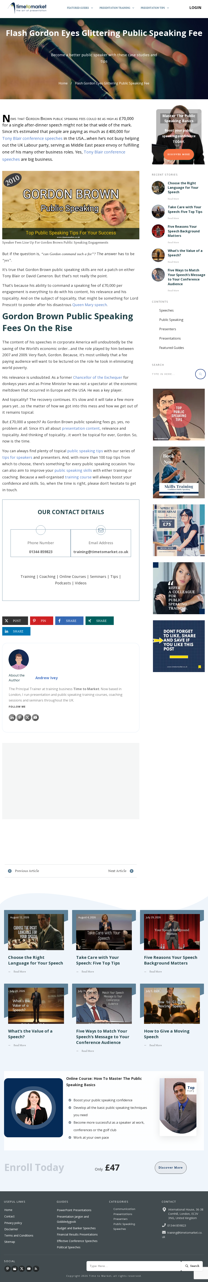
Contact (9, 1216)
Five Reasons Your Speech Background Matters (184, 231)
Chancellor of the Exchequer (97, 377)
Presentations (170, 338)
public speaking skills (73, 470)
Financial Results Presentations (77, 1234)
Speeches (166, 310)
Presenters (167, 329)
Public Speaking (171, 319)
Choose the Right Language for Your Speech (183, 187)
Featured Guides (171, 347)
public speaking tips (85, 450)
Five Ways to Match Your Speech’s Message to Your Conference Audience (186, 277)
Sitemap (9, 1242)
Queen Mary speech (89, 304)
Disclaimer (11, 1229)
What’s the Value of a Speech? (36, 1021)
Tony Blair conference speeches (32, 138)
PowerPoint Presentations (74, 1210)
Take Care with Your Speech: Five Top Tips (185, 209)
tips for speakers (17, 457)
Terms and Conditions (18, 1235)
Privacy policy (13, 1223)
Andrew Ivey (46, 677)
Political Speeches (68, 1247)
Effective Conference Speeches (77, 1241)
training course (78, 477)
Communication (124, 1209)
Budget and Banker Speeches (76, 1228)
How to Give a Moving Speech (172, 1021)
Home (8, 1210)
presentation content (81, 428)
